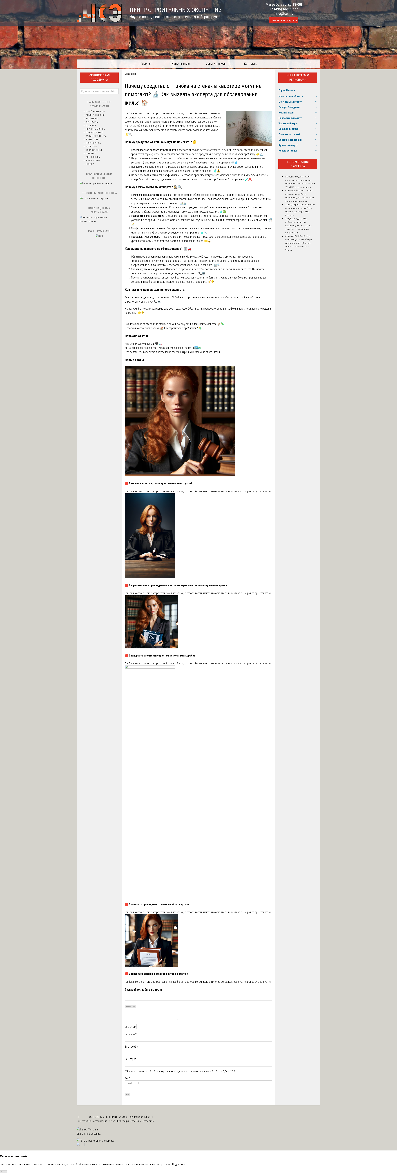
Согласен (3, 1172)
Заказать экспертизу (284, 20)
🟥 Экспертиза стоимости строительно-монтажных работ (160, 655)
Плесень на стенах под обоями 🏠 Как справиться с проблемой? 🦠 (163, 328)
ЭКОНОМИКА (92, 122)
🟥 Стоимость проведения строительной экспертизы (157, 904)
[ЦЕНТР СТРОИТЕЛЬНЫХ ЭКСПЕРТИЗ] (99, 21)
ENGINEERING (92, 118)
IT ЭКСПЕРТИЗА (93, 143)
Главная (146, 63)
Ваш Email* (130, 1026)
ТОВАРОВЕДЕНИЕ (94, 150)
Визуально (128, 1006)
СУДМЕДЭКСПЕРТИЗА (96, 136)
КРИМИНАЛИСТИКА (95, 129)
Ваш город (130, 1059)
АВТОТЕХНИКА (93, 157)
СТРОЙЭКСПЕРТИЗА (95, 111)
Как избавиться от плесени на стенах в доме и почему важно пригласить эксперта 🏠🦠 (174, 324)
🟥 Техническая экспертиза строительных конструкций (158, 483)
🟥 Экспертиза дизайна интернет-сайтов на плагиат (156, 973)
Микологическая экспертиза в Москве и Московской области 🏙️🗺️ (163, 347)
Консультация (181, 63)
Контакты (251, 63)
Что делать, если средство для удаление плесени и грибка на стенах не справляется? (173, 352)
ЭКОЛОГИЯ (91, 146)
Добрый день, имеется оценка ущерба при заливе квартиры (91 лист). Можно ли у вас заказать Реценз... (298, 243)
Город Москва (287, 90)
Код (134, 1006)
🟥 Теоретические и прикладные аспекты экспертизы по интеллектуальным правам (176, 585)
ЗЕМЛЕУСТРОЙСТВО (95, 115)
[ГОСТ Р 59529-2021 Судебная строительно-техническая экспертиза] (99, 236)
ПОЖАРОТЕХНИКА (94, 132)
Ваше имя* (130, 1034)
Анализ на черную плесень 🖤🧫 (143, 343)
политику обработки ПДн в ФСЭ (217, 1071)
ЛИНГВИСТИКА (93, 139)
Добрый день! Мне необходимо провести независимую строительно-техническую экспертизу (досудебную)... (298, 225)
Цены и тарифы (215, 63)
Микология (130, 74)
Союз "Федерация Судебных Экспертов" (131, 1121)
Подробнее (178, 1164)
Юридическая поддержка (99, 77)
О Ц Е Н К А (91, 125)
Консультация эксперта (298, 164)
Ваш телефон (132, 1046)
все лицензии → (88, 221)
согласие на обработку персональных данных (159, 1071)
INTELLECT (91, 153)
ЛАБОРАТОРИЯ (93, 160)
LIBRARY (90, 164)
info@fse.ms (283, 13)
